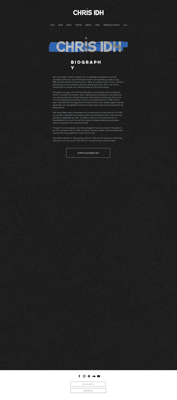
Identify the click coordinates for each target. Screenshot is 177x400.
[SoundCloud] (93, 376)
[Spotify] (89, 376)
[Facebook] (79, 376)
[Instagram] (84, 376)
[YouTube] (98, 376)
